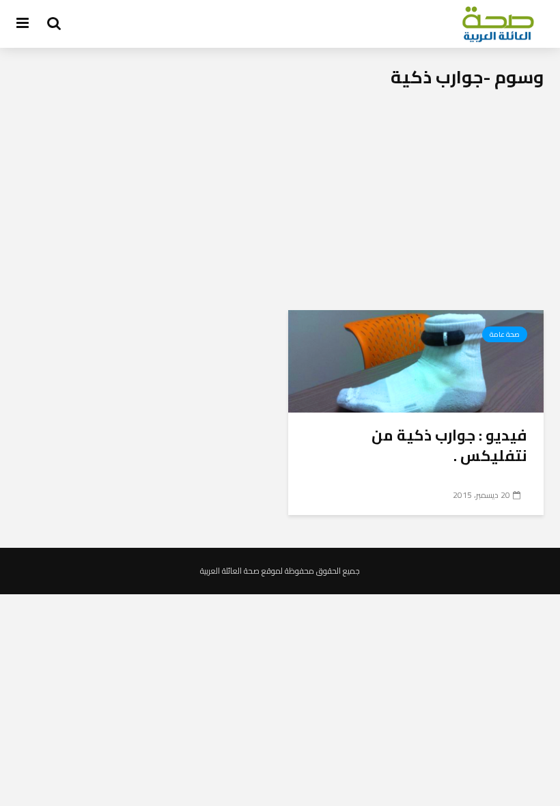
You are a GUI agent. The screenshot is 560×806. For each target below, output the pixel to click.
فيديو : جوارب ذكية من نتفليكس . (449, 445)
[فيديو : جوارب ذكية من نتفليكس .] (416, 360)
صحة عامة (505, 334)
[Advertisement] (280, 207)
